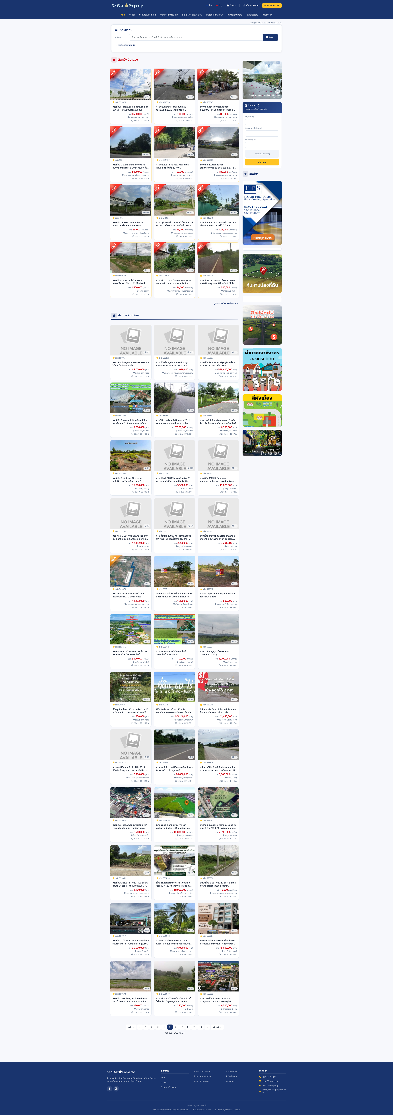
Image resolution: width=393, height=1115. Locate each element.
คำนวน (263, 162)
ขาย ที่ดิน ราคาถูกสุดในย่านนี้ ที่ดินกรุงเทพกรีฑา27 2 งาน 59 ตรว (128, 595)
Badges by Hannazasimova (227, 1109)
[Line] (116, 1088)
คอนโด (132, 14)
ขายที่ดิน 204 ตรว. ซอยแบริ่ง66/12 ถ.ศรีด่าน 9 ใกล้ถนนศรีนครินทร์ (129, 224)
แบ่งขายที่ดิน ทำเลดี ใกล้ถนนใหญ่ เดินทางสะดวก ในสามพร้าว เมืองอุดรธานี (217, 769)
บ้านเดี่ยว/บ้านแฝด (147, 14)
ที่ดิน (123, 14)
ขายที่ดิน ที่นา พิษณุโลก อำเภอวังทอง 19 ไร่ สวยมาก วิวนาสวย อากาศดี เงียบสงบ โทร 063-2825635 (131, 1000)
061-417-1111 (269, 1077)
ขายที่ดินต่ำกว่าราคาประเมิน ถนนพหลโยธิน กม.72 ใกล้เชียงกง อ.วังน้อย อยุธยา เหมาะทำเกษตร (171, 108)
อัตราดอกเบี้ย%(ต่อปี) (254, 128)
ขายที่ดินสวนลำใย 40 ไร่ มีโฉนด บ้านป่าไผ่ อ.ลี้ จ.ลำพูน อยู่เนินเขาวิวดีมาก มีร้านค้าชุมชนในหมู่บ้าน (174, 1000)
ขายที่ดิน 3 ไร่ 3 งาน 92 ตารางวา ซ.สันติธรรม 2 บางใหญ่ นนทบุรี (128, 480)
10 (200, 1027)
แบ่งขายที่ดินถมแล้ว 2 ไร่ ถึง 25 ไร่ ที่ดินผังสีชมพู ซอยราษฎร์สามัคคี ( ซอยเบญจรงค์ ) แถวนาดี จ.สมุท (131, 769)
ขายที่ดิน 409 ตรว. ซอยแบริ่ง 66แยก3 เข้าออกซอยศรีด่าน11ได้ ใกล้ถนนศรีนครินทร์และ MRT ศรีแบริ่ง (218, 224)
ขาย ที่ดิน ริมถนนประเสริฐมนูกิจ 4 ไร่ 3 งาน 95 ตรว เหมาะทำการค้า (217, 364)
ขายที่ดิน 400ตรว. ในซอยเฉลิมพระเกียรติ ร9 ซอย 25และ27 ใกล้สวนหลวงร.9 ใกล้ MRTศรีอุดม (217, 166)
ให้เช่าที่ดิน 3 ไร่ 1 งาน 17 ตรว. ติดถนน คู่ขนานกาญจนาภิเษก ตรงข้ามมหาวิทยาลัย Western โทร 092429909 (218, 884)
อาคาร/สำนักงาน (235, 14)
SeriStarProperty (270, 1085)
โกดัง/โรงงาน (252, 14)
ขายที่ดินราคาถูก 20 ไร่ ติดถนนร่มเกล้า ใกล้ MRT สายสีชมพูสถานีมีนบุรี (130, 108)
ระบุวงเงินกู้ (249, 116)
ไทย (210, 5)
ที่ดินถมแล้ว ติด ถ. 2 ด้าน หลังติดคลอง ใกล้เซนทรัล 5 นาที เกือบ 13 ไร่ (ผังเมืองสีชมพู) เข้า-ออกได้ (218, 711)
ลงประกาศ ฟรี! (273, 5)
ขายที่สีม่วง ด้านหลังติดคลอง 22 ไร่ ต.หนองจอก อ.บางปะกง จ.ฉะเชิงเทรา (173, 422)
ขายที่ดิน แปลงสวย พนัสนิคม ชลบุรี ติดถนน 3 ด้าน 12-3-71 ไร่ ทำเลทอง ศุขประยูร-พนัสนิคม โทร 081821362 (218, 827)
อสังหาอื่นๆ (267, 14)
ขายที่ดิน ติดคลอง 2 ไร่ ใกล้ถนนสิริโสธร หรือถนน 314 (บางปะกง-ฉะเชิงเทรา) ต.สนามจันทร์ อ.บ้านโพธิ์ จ (131, 422)
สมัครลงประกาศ (252, 5)
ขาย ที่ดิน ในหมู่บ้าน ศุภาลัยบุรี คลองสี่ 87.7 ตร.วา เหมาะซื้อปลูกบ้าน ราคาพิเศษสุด (173, 537)
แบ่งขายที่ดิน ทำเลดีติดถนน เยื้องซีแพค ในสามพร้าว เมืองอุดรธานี (174, 769)
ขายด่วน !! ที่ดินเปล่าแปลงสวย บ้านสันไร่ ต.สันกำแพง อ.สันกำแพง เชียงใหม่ (218, 422)
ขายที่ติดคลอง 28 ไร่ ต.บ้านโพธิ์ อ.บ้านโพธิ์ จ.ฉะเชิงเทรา (171, 653)
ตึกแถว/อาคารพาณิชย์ (192, 14)
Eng (220, 5)
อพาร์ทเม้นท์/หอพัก (214, 14)
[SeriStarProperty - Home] (121, 1073)
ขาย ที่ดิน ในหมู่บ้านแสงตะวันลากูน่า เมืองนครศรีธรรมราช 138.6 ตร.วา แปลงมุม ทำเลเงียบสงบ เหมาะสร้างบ (173, 364)
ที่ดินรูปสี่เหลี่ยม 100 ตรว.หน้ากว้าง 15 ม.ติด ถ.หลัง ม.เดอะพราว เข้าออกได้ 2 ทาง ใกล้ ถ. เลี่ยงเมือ (130, 711)
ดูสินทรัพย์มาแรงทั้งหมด (225, 303)
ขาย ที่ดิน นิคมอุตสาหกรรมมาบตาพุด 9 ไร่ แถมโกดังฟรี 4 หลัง (131, 364)
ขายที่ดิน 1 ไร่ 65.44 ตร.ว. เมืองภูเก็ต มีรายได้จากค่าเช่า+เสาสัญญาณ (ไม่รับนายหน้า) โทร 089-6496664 (131, 942)
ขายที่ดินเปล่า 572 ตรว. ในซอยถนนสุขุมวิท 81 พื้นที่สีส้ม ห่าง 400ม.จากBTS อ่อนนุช (172, 166)
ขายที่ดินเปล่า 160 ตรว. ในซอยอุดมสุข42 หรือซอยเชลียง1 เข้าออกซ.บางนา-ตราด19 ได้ (216, 108)
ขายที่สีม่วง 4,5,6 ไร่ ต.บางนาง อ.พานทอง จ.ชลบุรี (214, 653)
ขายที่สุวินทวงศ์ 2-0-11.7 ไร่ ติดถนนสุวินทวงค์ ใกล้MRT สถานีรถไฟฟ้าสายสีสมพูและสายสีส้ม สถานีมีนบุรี (174, 224)
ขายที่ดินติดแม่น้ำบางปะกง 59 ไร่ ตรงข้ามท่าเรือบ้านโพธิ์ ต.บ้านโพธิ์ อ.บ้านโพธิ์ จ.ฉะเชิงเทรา (130, 653)
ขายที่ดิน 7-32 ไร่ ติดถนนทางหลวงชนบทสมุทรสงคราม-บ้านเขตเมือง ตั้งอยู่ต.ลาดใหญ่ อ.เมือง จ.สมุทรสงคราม (130, 166)
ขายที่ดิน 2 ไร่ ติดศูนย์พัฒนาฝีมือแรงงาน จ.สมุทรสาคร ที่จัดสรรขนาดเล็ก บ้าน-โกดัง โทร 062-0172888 (173, 942)
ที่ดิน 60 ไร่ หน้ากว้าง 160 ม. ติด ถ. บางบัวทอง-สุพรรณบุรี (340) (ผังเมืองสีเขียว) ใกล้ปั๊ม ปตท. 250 (174, 711)
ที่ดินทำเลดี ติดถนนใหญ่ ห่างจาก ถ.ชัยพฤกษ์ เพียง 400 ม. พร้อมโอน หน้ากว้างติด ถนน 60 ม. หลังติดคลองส (174, 827)
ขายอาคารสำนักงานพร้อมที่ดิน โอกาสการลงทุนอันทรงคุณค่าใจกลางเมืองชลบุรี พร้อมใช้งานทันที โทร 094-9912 (218, 942)
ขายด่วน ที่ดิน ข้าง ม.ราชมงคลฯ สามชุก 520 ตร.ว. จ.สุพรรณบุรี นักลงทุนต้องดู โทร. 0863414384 (216, 1000)
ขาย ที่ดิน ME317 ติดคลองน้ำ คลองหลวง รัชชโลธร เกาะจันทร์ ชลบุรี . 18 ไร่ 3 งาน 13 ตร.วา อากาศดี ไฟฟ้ (218, 480)
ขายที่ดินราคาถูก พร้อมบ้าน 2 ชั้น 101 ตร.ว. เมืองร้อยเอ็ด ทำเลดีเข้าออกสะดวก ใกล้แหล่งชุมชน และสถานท (130, 827)
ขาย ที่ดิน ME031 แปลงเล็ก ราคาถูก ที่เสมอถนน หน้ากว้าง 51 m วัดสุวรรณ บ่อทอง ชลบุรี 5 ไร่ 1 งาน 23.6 (217, 537)
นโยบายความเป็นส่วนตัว (202, 1109)
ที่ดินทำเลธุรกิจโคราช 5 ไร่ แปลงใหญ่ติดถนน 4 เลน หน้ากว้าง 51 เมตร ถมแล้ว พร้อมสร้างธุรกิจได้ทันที (173, 884)
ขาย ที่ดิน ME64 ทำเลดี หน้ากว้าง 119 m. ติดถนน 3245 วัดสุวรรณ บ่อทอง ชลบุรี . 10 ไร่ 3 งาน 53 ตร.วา (130, 537)
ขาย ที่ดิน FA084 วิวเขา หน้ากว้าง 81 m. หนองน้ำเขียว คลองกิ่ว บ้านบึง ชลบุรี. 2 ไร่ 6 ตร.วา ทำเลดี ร (173, 480)
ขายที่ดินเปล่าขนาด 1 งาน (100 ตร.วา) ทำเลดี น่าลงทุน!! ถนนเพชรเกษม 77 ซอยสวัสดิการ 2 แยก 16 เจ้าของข (130, 884)
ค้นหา (271, 37)
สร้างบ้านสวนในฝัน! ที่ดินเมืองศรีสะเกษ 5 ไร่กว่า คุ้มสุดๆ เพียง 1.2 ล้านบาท (174, 595)
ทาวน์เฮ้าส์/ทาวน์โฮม (169, 14)
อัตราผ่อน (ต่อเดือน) (262, 154)
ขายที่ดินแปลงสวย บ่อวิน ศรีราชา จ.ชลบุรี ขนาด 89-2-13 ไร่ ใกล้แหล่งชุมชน (129, 282)
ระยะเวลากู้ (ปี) (250, 139)
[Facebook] (109, 1088)
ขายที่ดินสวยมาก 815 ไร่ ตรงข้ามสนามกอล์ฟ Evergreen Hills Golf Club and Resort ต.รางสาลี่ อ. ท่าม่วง (218, 282)
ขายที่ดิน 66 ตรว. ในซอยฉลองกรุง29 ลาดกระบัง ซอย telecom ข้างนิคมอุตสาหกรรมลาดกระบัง (173, 282)
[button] (245, 80)
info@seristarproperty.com (274, 1091)
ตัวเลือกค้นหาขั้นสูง (126, 45)
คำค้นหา (118, 37)
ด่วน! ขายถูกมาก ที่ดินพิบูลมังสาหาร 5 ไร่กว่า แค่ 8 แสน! (217, 595)
